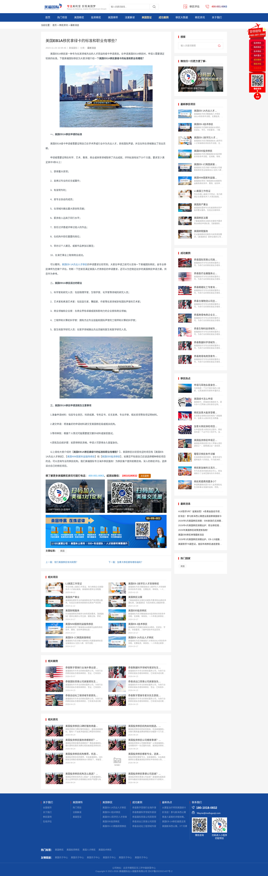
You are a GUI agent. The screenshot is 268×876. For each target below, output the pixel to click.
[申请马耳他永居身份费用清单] (185, 388)
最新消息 (74, 25)
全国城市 (47, 807)
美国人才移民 (89, 849)
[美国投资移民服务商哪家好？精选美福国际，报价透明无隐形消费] (54, 744)
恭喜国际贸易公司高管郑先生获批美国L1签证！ (155, 817)
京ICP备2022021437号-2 (160, 871)
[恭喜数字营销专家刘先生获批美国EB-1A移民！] (117, 700)
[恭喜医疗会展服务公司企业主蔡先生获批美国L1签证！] (185, 276)
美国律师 (113, 17)
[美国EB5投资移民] (117, 615)
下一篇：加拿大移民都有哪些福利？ (125, 562)
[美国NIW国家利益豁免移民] (54, 628)
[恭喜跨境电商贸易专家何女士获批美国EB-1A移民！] (185, 359)
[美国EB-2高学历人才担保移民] (117, 588)
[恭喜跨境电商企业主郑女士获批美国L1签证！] (185, 318)
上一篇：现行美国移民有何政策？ (62, 562)
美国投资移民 (73, 849)
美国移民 (79, 17)
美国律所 (78, 802)
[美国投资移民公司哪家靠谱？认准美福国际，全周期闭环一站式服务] (117, 744)
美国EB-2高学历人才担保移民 (117, 817)
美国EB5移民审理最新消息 (191, 534)
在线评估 (47, 821)
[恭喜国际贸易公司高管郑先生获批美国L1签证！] (54, 686)
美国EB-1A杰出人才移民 (74, 264)
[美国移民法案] (117, 601)
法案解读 (130, 17)
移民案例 (47, 817)
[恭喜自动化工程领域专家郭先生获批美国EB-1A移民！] (54, 700)
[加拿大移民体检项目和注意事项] (185, 429)
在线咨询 (257, 68)
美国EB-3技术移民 (111, 812)
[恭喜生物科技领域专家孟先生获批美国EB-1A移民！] (185, 331)
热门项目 (62, 17)
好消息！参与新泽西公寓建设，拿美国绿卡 (182, 812)
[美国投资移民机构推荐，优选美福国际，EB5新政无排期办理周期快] (54, 758)
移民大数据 (182, 17)
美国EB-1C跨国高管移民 (114, 826)
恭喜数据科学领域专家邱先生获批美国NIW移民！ (156, 812)
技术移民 (257, 51)
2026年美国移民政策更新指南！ (193, 530)
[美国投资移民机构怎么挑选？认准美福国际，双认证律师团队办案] (54, 778)
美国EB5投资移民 (111, 456)
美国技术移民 (105, 849)
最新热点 (167, 802)
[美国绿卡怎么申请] (185, 402)
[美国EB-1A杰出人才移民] (117, 641)
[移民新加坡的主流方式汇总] (185, 471)
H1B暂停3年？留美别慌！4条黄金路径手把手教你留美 (200, 512)
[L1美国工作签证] (54, 588)
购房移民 (257, 47)
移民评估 (257, 64)
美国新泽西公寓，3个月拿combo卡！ (180, 826)
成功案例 (164, 17)
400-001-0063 (96, 475)
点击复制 (145, 476)
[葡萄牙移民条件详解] (185, 457)
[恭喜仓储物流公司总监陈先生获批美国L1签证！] (185, 304)
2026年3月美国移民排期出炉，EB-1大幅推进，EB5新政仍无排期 (199, 540)
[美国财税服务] (54, 615)
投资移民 (96, 17)
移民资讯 (200, 17)
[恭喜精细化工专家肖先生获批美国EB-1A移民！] (185, 290)
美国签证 (147, 17)
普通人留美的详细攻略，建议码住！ (179, 817)
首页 (47, 17)
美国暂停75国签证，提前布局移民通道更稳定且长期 (200, 544)
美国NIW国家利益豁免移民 (81, 456)
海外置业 (257, 56)
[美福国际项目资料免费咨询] (106, 531)
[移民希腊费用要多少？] (185, 484)
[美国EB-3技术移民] (117, 628)
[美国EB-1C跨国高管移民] (54, 641)
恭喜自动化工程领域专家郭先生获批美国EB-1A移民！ (158, 826)
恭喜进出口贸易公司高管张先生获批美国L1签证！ (156, 821)
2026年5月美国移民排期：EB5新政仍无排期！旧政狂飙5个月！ (200, 521)
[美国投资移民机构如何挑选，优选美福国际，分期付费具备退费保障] (117, 730)
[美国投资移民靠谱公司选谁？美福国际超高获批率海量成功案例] (117, 778)
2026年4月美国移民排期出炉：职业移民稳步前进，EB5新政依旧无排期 (199, 526)
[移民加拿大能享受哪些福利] (185, 415)
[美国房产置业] (54, 601)
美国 (62, 551)
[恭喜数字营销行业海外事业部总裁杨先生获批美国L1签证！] (54, 672)
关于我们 (217, 17)
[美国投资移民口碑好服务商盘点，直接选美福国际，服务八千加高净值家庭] (54, 730)
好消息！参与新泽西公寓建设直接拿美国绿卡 (200, 516)
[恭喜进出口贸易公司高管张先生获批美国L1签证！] (117, 686)
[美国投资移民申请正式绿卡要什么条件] (185, 443)
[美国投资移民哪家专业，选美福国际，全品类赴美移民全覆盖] (117, 761)
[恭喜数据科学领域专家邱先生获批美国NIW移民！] (117, 672)
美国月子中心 (61, 857)
